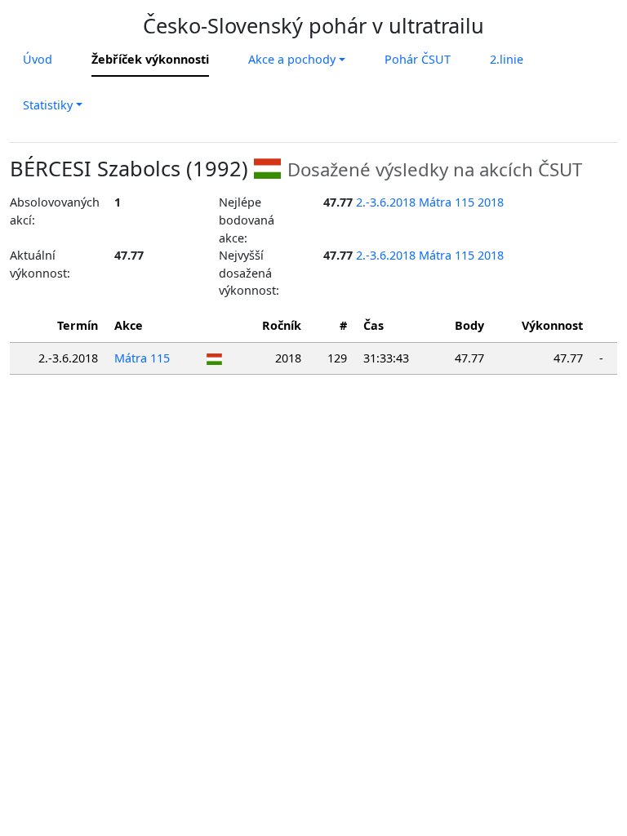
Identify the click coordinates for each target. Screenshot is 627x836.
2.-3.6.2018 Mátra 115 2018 (430, 202)
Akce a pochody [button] (292, 59)
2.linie (506, 59)
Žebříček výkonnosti (150, 59)
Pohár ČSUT (418, 59)
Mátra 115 (142, 358)
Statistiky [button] (48, 105)
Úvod (37, 59)
